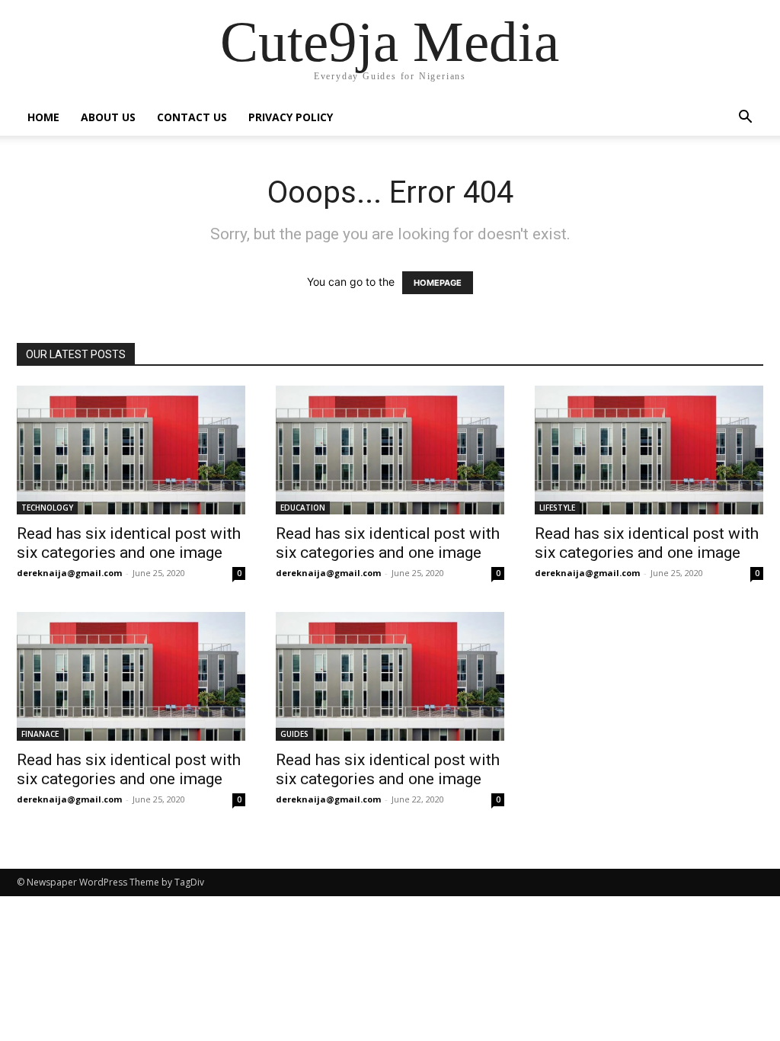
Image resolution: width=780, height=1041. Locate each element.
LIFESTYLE (557, 507)
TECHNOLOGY (47, 507)
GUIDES (294, 734)
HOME (43, 117)
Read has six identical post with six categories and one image (129, 543)
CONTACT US (192, 117)
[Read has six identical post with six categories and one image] (131, 450)
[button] (745, 118)
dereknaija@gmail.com (69, 572)
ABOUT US (108, 117)
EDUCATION (302, 507)
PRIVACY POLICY (290, 117)
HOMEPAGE (438, 282)
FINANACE (40, 734)
